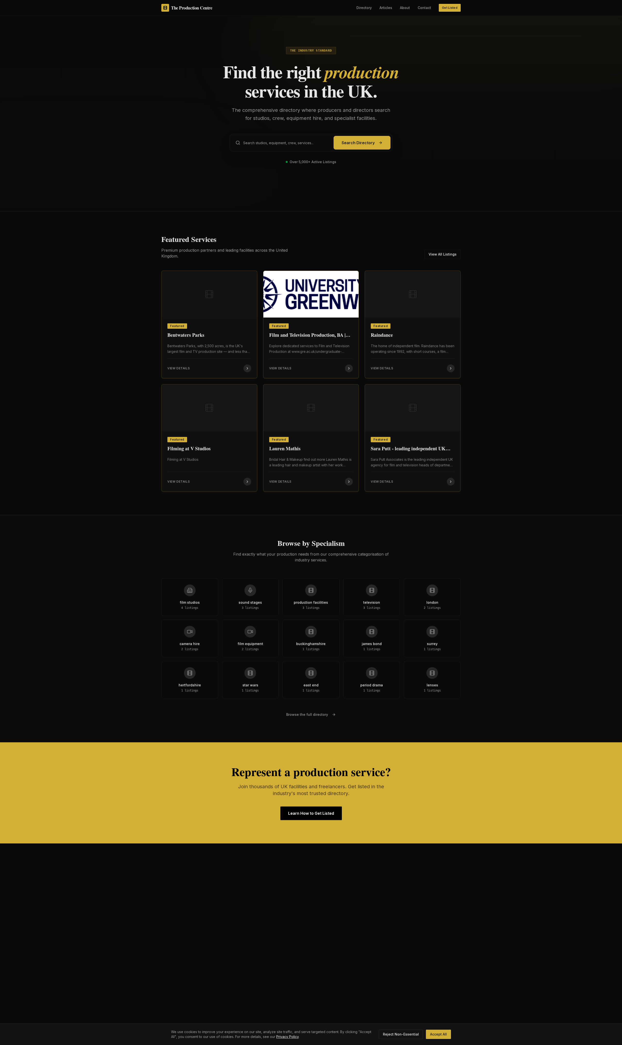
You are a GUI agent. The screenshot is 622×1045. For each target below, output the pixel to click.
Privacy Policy (287, 1037)
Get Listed (450, 7)
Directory (364, 8)
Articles (386, 8)
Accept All (438, 1034)
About (405, 8)
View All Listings (443, 254)
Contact (424, 8)
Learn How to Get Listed (311, 813)
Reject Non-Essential (401, 1034)
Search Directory (358, 142)
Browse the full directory (307, 714)
